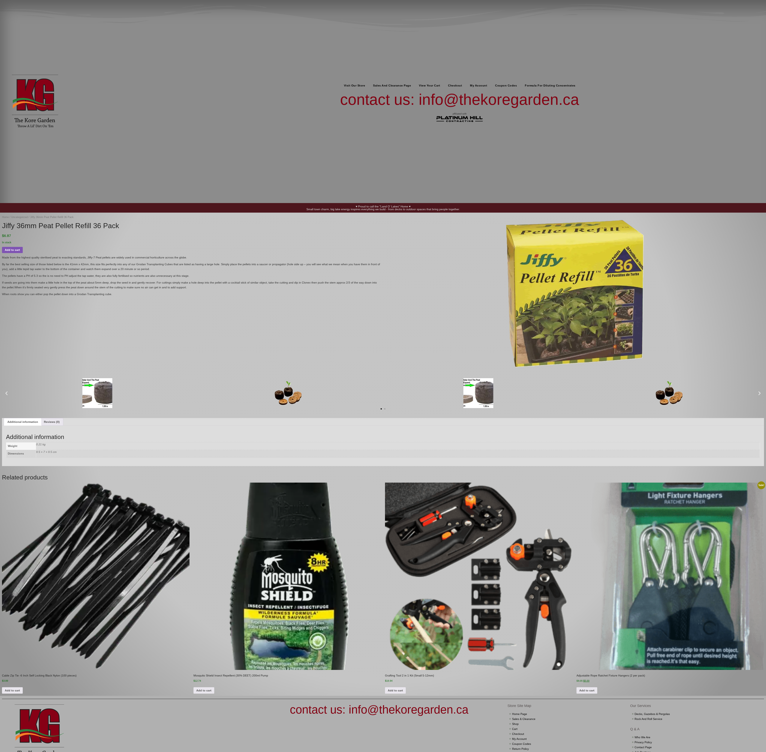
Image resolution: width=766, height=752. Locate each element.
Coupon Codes (506, 85)
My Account (478, 85)
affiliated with (459, 113)
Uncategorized (19, 217)
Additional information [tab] (22, 421)
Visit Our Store (354, 85)
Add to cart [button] (12, 690)
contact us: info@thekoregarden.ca (459, 99)
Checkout (455, 85)
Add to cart (12, 249)
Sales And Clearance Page (392, 85)
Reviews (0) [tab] (52, 421)
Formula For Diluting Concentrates (550, 85)
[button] (6, 393)
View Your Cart (429, 85)
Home (5, 217)
